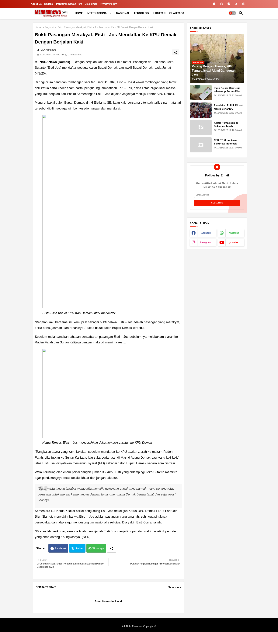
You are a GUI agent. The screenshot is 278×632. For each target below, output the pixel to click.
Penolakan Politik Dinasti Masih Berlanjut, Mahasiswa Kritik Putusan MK (229, 110)
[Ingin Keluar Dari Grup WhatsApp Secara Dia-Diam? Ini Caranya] (201, 92)
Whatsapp (98, 548)
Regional (49, 27)
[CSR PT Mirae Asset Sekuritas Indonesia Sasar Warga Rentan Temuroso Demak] (201, 144)
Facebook (60, 548)
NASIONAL (123, 13)
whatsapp (234, 233)
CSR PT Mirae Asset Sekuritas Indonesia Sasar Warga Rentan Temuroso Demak (226, 145)
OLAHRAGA (177, 13)
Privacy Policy (108, 3)
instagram (205, 242)
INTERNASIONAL (97, 13)
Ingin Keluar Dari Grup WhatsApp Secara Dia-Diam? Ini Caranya (227, 91)
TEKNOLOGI (142, 13)
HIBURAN (159, 13)
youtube (233, 242)
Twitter (79, 548)
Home (38, 27)
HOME (79, 13)
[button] (232, 13)
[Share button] (111, 548)
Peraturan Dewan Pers (69, 3)
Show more (174, 587)
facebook (206, 233)
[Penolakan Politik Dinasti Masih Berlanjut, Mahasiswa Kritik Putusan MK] (201, 110)
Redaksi (49, 3)
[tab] (79, 13)
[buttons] (214, 4)
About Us (36, 3)
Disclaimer (91, 3)
